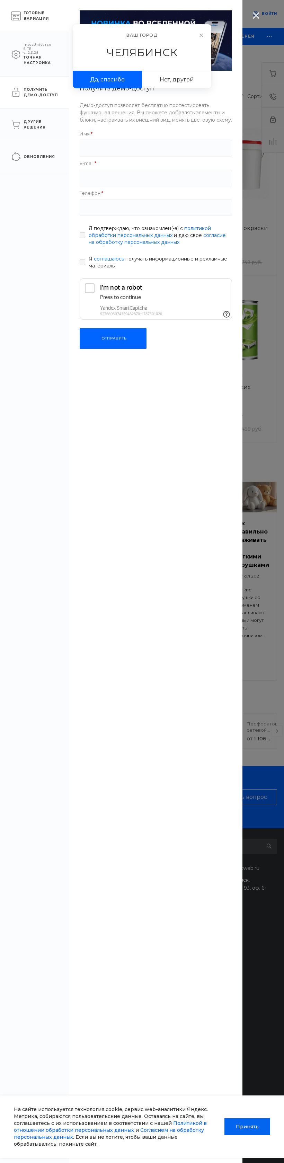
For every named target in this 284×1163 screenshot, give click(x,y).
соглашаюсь (109, 259)
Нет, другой (177, 79)
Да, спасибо (107, 79)
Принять (247, 1127)
